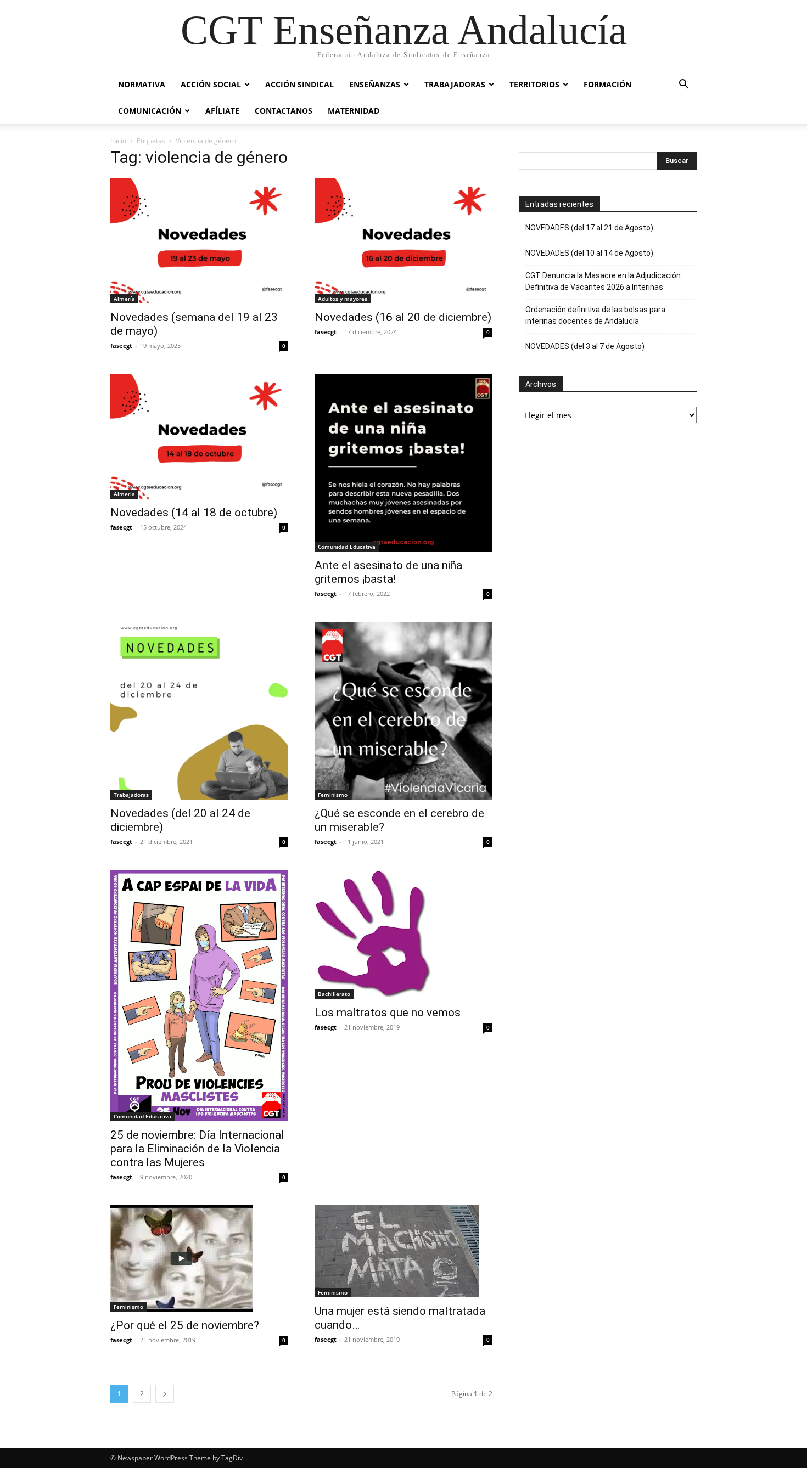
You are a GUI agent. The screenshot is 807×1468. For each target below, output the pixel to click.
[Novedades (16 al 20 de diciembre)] (403, 240)
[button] (683, 85)
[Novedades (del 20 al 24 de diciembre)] (199, 711)
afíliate (222, 110)
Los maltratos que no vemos (388, 1012)
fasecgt (121, 345)
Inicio (118, 140)
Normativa (141, 84)
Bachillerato (334, 994)
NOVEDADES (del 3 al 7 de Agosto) (585, 346)
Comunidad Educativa (347, 546)
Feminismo (333, 794)
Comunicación (149, 110)
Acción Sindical (299, 84)
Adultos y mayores (342, 298)
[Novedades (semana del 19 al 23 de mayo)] (199, 240)
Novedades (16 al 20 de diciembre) (403, 317)
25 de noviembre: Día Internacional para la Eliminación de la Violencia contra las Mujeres (197, 1148)
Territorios (534, 84)
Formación (607, 84)
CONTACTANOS (283, 110)
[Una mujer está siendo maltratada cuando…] (403, 1251)
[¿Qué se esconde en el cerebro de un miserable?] (403, 711)
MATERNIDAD (353, 110)
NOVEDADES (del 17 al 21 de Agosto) (589, 227)
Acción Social (211, 84)
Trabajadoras (454, 84)
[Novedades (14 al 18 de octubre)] (199, 436)
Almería (124, 298)
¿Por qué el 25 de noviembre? (184, 1325)
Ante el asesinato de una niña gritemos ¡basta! (388, 572)
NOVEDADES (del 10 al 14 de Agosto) (589, 253)
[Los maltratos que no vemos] (403, 934)
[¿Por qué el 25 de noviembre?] (199, 1258)
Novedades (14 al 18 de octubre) (193, 512)
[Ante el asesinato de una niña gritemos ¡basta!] (403, 463)
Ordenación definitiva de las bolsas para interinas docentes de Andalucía (595, 315)
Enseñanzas (374, 84)
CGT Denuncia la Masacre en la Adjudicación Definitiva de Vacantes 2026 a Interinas (603, 281)
